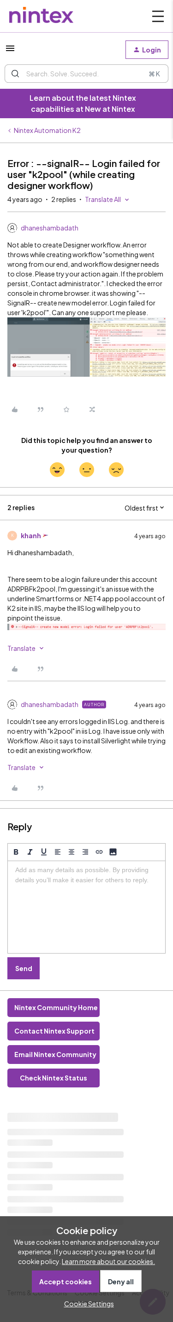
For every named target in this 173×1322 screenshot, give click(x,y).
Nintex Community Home (56, 1007)
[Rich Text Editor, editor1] (86, 907)
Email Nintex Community (55, 1054)
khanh (31, 535)
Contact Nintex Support (54, 1031)
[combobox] (86, 73)
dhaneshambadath (49, 228)
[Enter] (15, 73)
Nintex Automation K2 (47, 130)
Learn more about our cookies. (108, 1261)
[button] (10, 51)
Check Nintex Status (53, 1078)
